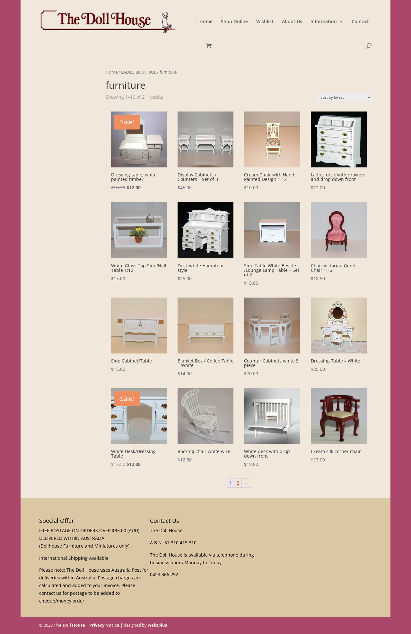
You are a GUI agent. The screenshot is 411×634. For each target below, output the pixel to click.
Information (323, 21)
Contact (360, 21)
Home (206, 21)
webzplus (157, 625)
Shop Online (234, 21)
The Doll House (69, 625)
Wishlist (265, 21)
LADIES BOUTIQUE (138, 72)
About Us (292, 21)
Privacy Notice (104, 625)
